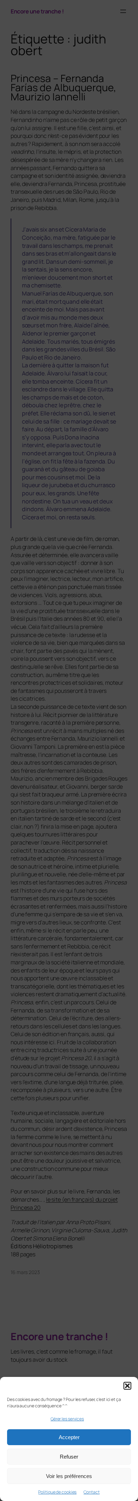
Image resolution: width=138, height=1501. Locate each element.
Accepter (69, 1437)
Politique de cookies (57, 1492)
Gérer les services (67, 1419)
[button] (127, 1385)
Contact (91, 1492)
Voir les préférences (69, 1476)
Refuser (69, 1457)
